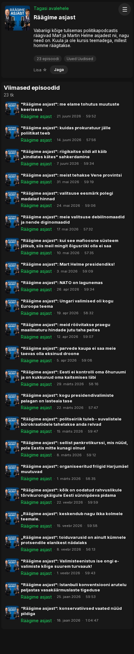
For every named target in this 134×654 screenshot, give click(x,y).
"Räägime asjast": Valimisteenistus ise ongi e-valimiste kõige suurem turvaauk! (70, 563)
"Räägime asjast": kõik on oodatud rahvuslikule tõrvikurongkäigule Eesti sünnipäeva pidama (71, 492)
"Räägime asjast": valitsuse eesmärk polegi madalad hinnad (67, 196)
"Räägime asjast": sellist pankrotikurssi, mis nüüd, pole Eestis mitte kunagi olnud (74, 445)
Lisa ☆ (40, 69)
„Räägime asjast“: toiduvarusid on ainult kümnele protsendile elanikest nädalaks (73, 540)
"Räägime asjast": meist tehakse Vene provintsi (71, 175)
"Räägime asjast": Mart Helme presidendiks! (68, 264)
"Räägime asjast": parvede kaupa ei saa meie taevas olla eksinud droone (68, 351)
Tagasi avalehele (51, 8)
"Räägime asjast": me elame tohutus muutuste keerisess (70, 107)
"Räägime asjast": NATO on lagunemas (62, 282)
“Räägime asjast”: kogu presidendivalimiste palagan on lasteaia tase (67, 398)
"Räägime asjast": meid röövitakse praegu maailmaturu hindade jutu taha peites (65, 327)
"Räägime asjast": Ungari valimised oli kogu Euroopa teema (67, 303)
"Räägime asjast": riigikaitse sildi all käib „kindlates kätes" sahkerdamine (64, 154)
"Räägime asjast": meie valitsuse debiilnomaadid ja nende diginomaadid (73, 219)
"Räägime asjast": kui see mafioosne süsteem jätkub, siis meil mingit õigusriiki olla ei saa (69, 243)
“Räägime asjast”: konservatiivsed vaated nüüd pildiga (71, 611)
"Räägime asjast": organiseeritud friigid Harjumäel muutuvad (74, 469)
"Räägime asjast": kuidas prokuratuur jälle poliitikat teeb (66, 130)
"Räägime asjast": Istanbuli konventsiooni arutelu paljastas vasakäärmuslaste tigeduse (74, 587)
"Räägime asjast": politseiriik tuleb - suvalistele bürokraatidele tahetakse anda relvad (71, 421)
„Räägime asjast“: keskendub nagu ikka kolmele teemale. (72, 516)
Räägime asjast (36, 116)
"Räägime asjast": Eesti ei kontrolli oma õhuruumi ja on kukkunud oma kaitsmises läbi (73, 374)
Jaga (59, 69)
